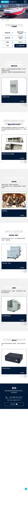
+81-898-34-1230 (15, 397)
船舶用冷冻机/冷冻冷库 (20, 32)
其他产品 (20, 42)
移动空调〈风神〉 (20, 37)
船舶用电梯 (7, 37)
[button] (1, 104)
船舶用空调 (7, 32)
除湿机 (7, 42)
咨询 (7, 45)
